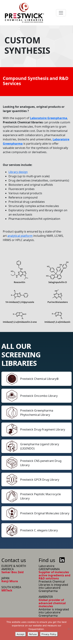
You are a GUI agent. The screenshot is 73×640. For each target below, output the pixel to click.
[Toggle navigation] (61, 12)
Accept (20, 634)
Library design (18, 172)
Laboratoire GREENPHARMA (49, 567)
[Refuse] (68, 629)
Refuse (33, 634)
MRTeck (6, 590)
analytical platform (20, 236)
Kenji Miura (9, 581)
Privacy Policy (48, 634)
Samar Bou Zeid (12, 572)
